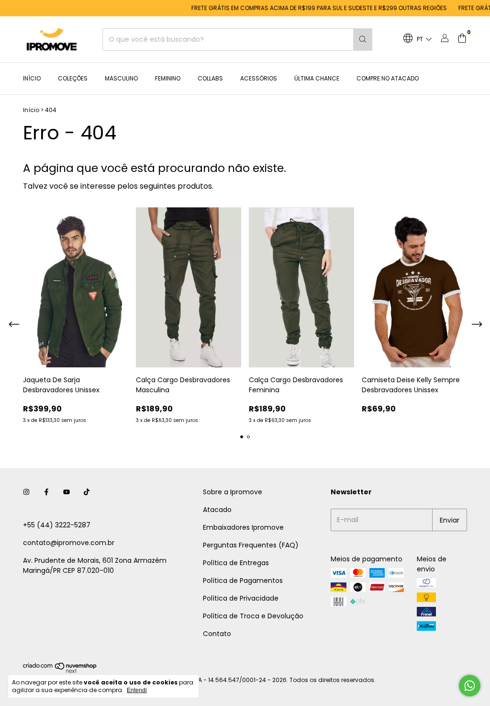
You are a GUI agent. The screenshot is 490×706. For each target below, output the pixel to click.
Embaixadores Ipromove (243, 527)
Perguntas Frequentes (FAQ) (251, 545)
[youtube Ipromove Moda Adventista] (66, 492)
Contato (217, 633)
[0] (462, 39)
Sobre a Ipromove (232, 492)
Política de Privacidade (240, 598)
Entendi (137, 690)
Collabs (210, 78)
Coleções (73, 78)
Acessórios (258, 78)
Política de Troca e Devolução (253, 616)
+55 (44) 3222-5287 (56, 525)
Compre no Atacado (387, 78)
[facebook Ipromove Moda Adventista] (46, 492)
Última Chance (316, 78)
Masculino (121, 78)
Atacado (217, 509)
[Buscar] (362, 39)
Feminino (167, 78)
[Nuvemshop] (60, 671)
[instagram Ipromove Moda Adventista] (26, 492)
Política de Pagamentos (243, 580)
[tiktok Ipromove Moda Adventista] (86, 492)
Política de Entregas (236, 563)
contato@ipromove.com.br (68, 542)
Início (32, 78)
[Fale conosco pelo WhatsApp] (469, 685)
